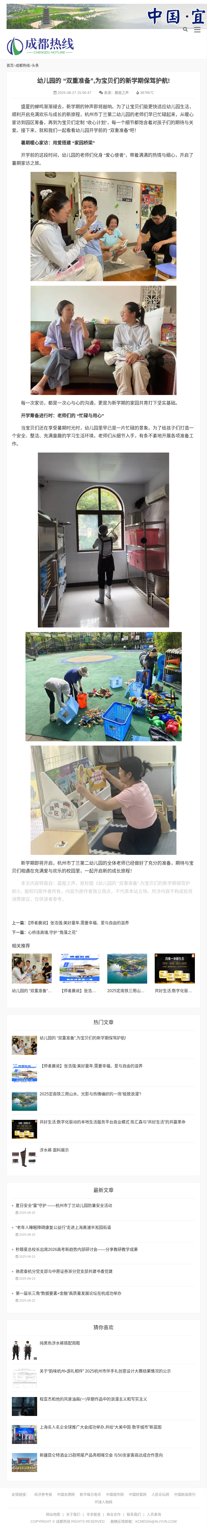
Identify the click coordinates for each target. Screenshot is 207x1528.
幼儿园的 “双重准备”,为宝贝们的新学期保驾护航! (83, 1038)
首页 (10, 65)
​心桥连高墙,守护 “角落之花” (52, 932)
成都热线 (47, 45)
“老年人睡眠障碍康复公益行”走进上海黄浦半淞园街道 (63, 1227)
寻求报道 (93, 1514)
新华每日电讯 (90, 1494)
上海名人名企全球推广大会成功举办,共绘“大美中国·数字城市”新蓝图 (101, 1427)
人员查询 (154, 1514)
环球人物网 (103, 1502)
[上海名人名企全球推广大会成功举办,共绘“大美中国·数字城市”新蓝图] (24, 1434)
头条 (35, 65)
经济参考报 (43, 1494)
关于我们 (73, 1514)
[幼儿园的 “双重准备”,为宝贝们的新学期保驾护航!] (32, 969)
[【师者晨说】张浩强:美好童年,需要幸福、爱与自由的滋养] (80, 969)
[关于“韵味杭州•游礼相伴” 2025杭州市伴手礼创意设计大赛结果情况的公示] (24, 1378)
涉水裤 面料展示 (54, 1150)
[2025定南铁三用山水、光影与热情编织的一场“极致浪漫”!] (127, 969)
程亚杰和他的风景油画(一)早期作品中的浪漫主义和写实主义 (93, 1399)
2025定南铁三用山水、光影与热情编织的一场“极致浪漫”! (90, 1094)
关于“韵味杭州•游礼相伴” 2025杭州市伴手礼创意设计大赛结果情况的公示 (105, 1371)
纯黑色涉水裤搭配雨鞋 (60, 1343)
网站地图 (53, 1514)
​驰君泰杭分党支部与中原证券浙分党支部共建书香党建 (64, 1271)
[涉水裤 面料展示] (24, 1157)
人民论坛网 (160, 1494)
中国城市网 (115, 1494)
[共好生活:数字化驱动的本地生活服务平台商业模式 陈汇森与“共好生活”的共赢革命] (175, 969)
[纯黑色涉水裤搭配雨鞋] (24, 1350)
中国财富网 (137, 1494)
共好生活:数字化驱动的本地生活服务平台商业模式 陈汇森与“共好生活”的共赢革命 (113, 1122)
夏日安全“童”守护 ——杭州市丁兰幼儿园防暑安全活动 (64, 1205)
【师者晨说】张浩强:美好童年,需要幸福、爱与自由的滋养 (78, 923)
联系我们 (134, 1514)
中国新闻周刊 (184, 1494)
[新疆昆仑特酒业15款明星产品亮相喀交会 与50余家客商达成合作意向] (24, 1462)
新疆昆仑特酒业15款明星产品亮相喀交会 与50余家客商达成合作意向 (101, 1455)
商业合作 (114, 1514)
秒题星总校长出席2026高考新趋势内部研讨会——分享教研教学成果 (77, 1249)
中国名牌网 (66, 1494)
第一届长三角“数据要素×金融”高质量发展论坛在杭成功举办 (68, 1293)
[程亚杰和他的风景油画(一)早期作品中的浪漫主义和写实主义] (24, 1406)
